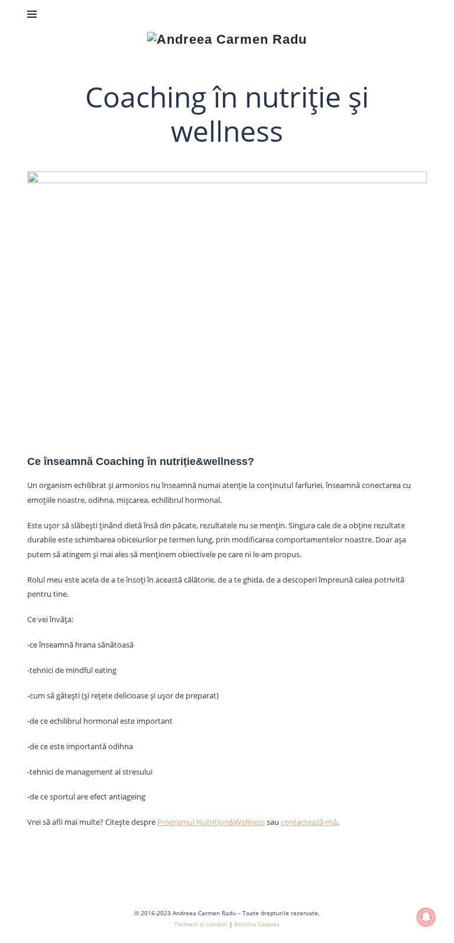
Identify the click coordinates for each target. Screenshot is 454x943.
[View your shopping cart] (417, 14)
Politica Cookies (257, 924)
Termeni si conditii (201, 924)
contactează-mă (309, 822)
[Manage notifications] (426, 917)
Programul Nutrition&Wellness (211, 822)
